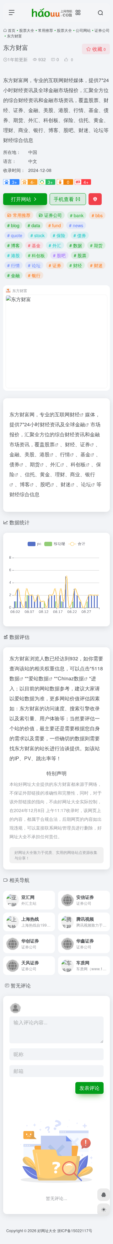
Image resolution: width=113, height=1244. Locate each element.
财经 (75, 414)
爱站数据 (39, 678)
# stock (37, 235)
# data (34, 225)
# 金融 (13, 275)
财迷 (66, 484)
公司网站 (83, 30)
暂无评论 (21, 985)
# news (76, 225)
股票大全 (26, 30)
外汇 (55, 464)
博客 (25, 484)
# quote (14, 235)
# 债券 (79, 235)
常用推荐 (45, 30)
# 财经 (75, 265)
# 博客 (13, 245)
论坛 (86, 484)
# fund (54, 225)
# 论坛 (34, 265)
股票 (50, 444)
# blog (13, 225)
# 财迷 (96, 265)
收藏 (99, 48)
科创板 (78, 464)
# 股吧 (59, 255)
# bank (76, 215)
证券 (85, 444)
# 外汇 (55, 245)
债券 (14, 464)
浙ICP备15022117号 (74, 1230)
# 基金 (34, 245)
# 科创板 (36, 255)
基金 (85, 454)
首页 (11, 30)
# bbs (97, 215)
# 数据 (75, 245)
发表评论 (89, 1087)
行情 (65, 454)
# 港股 (13, 255)
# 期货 (96, 245)
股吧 (45, 484)
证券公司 (102, 30)
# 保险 (59, 235)
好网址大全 (46, 1230)
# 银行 (34, 275)
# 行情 (13, 265)
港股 (45, 454)
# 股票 (80, 255)
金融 (80, 424)
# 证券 (55, 265)
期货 (35, 464)
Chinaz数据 (71, 678)
